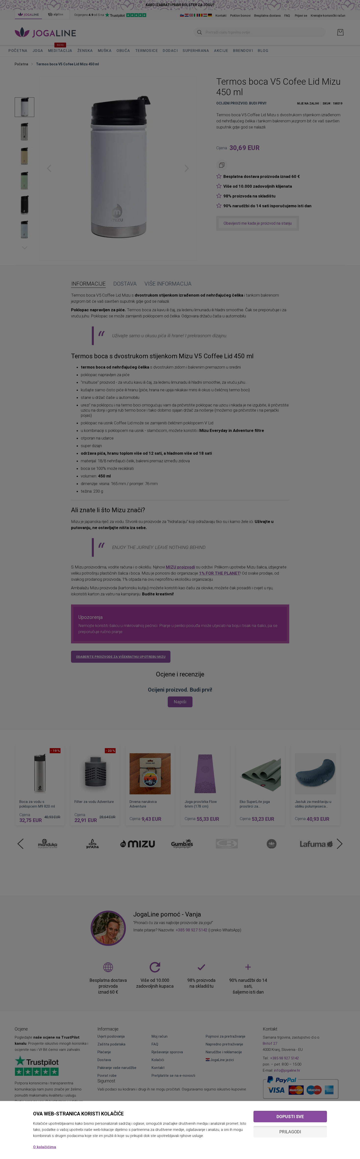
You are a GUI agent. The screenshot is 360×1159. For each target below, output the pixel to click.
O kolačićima (44, 1147)
